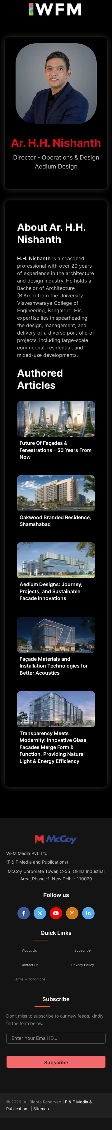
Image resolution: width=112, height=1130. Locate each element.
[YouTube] (56, 913)
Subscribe (82, 950)
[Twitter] (40, 913)
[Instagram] (72, 913)
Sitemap (41, 1108)
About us (29, 950)
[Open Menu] (10, 11)
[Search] (100, 11)
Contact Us (30, 965)
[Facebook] (23, 913)
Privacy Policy (82, 965)
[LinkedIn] (88, 913)
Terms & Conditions (29, 979)
